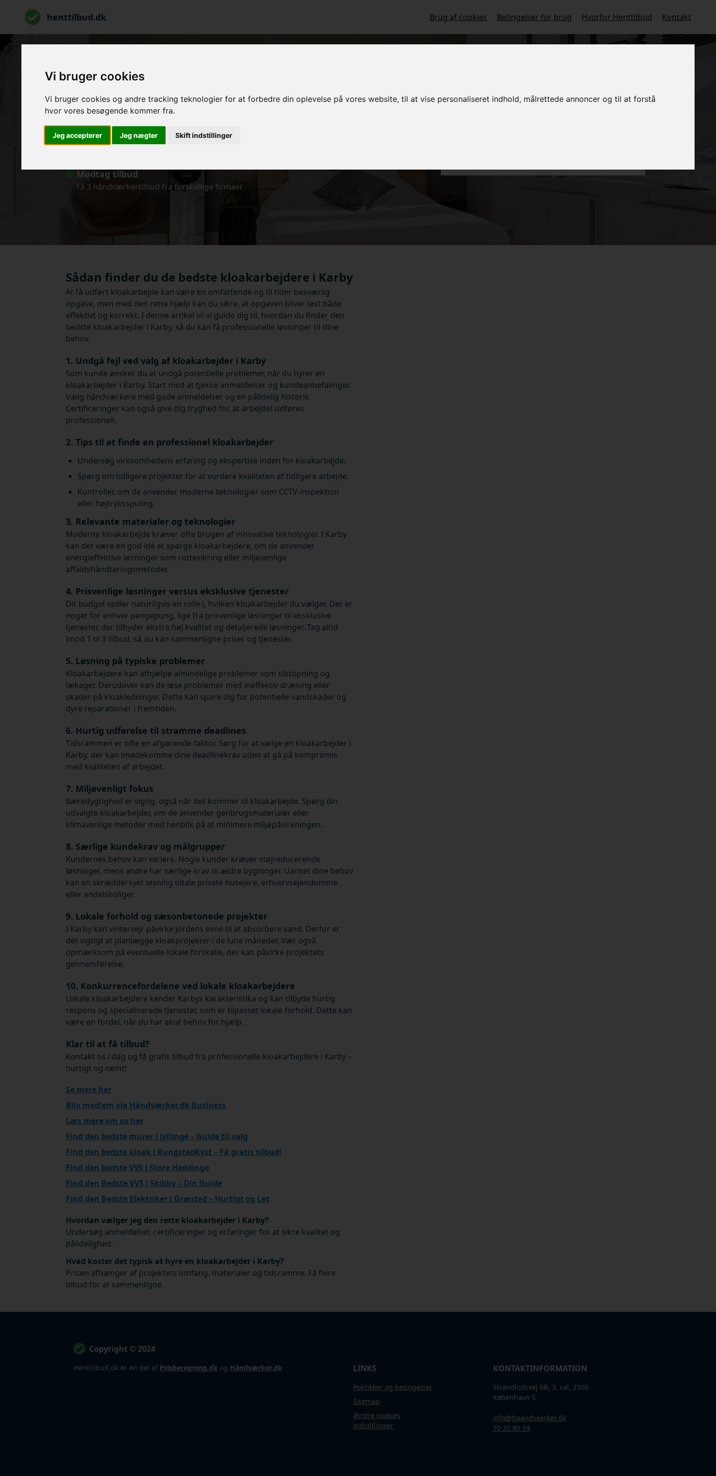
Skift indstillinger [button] (203, 135)
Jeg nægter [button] (139, 135)
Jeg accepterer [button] (77, 135)
